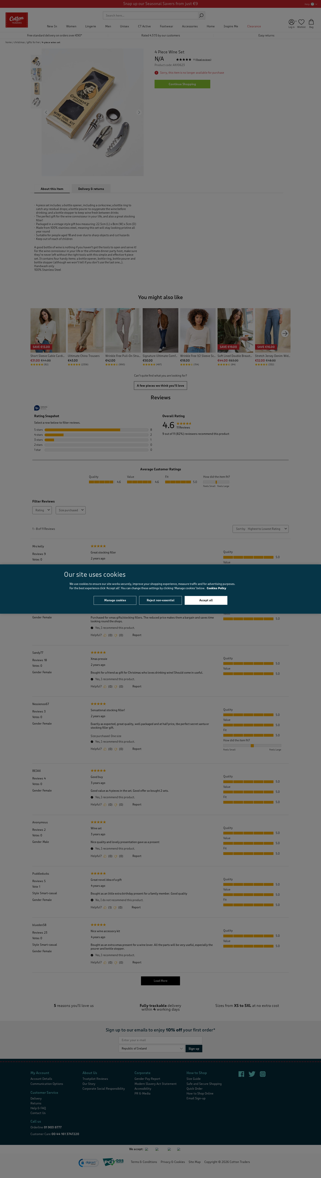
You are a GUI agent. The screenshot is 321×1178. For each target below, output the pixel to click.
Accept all (206, 600)
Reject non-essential (160, 600)
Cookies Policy (216, 588)
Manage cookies (115, 600)
